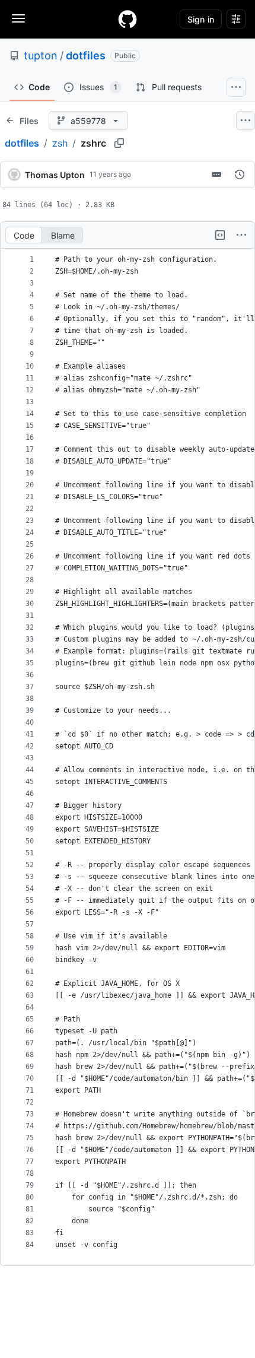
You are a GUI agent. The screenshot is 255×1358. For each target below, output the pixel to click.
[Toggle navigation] (18, 18)
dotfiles (86, 55)
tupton (41, 55)
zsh (60, 143)
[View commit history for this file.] (240, 174)
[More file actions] (241, 235)
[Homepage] (127, 18)
